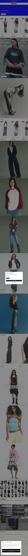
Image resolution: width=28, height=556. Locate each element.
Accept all (11, 549)
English (8, 278)
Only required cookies (11, 551)
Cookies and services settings (11, 553)
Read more (11, 548)
